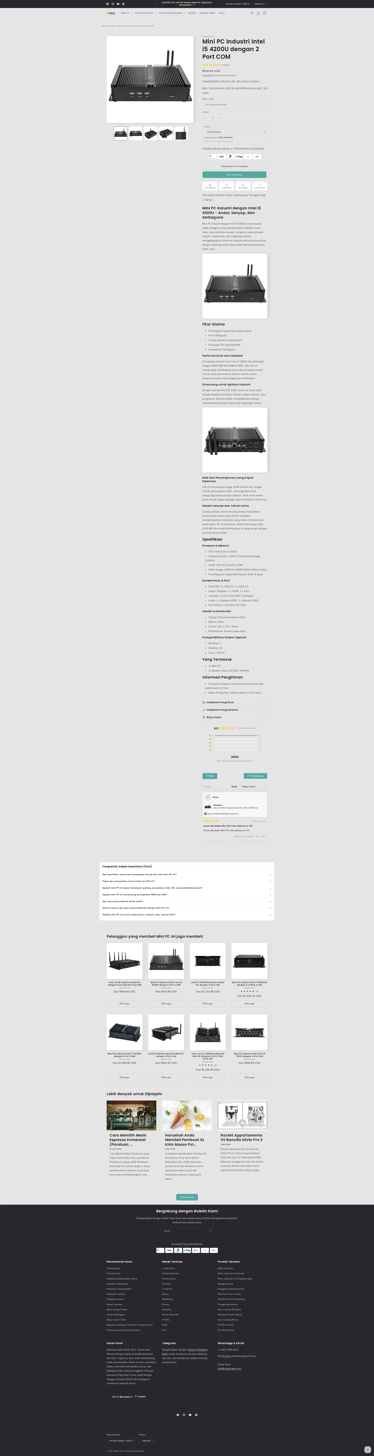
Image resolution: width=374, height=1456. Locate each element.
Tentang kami (113, 1268)
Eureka (165, 1304)
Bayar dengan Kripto (117, 1309)
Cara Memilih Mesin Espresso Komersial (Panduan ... (128, 1140)
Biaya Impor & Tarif (116, 1320)
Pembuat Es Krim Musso (230, 1314)
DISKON (113, 26)
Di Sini (227, 1356)
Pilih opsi (125, 1003)
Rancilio (166, 1284)
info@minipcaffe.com (229, 1368)
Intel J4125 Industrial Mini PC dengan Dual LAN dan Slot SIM (124, 983)
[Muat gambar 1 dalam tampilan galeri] (120, 133)
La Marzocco (168, 1268)
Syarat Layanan (114, 1304)
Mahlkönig (167, 1299)
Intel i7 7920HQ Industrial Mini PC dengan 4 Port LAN (207, 983)
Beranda (105, 26)
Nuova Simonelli (170, 1314)
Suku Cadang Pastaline (229, 1309)
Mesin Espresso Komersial (231, 1273)
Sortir (234, 786)
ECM (164, 1325)
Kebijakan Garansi (116, 1294)
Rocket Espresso (170, 1273)
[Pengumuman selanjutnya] (218, 4)
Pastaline (166, 1309)
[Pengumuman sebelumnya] (156, 4)
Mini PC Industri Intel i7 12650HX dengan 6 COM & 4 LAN (249, 983)
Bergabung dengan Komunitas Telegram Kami (130, 1325)
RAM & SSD (208, 99)
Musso (165, 1294)
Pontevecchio (169, 1278)
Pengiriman (207, 75)
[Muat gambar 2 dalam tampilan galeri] (135, 133)
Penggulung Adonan (228, 1304)
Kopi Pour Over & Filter (229, 1294)
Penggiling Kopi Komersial (231, 1289)
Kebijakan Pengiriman (118, 1284)
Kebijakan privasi (115, 1299)
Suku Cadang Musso (228, 1320)
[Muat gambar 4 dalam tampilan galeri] (166, 133)
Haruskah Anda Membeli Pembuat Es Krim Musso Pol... (184, 1140)
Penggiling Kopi (225, 1284)
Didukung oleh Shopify (135, 1451)
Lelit (164, 1330)
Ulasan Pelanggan (116, 1314)
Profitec (166, 1320)
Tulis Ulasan (258, 777)
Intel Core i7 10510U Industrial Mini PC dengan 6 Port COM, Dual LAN (208, 1056)
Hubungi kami (113, 1273)
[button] (127, 13)
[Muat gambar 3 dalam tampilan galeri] (151, 133)
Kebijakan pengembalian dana (122, 1278)
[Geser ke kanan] (192, 133)
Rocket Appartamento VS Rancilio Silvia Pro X (242, 1137)
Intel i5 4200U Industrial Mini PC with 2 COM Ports (236, 808)
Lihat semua (187, 1197)
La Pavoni (167, 1289)
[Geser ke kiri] (110, 133)
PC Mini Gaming (226, 1330)
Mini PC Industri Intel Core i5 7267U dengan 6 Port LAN (249, 1055)
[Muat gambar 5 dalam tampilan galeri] (181, 133)
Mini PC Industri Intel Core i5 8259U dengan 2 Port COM (166, 983)
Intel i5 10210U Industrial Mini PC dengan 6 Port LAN (166, 1055)
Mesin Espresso (226, 1268)
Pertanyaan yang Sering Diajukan (123, 1330)
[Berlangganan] (210, 1231)
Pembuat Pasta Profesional (231, 1299)
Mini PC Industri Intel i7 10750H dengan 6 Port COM (124, 1055)
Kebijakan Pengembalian (119, 1289)
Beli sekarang (234, 174)
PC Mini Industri (226, 1325)
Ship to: (207, 127)
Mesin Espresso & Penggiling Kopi (235, 1278)
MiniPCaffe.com (120, 1451)
